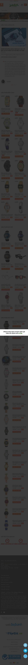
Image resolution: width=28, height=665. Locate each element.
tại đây (20, 333)
